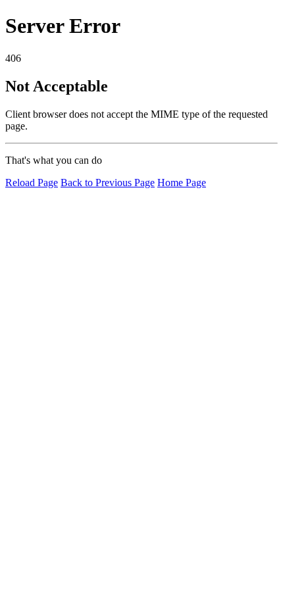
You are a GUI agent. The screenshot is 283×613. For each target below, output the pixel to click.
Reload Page (31, 182)
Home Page (181, 182)
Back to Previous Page (108, 182)
